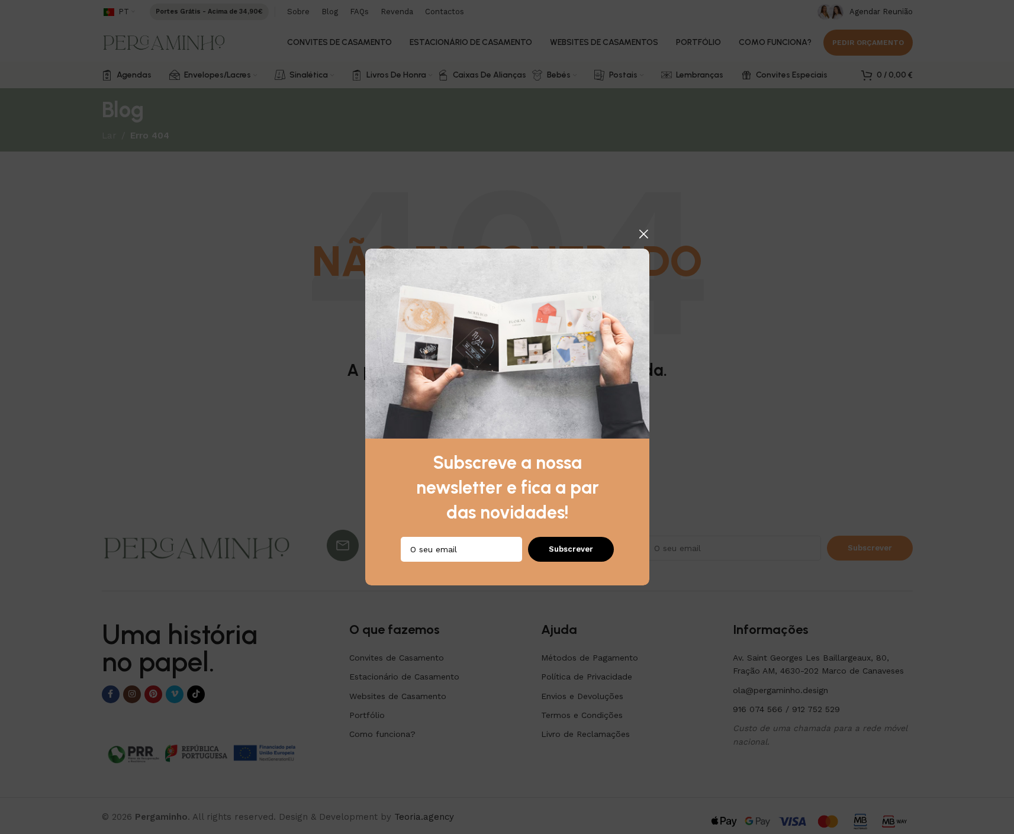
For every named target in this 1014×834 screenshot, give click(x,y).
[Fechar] (643, 234)
